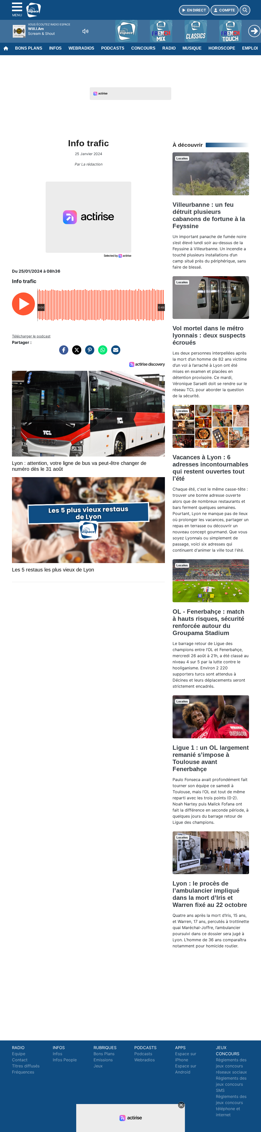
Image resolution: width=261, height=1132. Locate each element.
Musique (192, 48)
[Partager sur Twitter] (75, 352)
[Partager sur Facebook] (62, 352)
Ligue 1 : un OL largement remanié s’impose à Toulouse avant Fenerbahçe (211, 758)
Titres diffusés (26, 1065)
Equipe (18, 1053)
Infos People (65, 1059)
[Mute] (85, 31)
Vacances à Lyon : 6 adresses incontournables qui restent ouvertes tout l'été (210, 468)
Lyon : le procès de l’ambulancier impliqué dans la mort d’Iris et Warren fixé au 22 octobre (210, 894)
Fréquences (23, 1072)
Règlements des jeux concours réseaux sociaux (231, 1066)
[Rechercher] (245, 10)
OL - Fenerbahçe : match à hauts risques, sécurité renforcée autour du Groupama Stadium (208, 622)
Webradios (81, 48)
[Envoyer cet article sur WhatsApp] (101, 352)
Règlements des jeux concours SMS (231, 1084)
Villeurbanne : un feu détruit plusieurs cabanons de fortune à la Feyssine (209, 215)
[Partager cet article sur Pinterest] (88, 352)
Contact (20, 1059)
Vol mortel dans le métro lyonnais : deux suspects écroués (209, 335)
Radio (169, 48)
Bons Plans (28, 48)
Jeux (98, 1065)
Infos (55, 48)
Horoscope (221, 48)
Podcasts (112, 48)
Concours (143, 48)
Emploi (250, 48)
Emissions (103, 1059)
